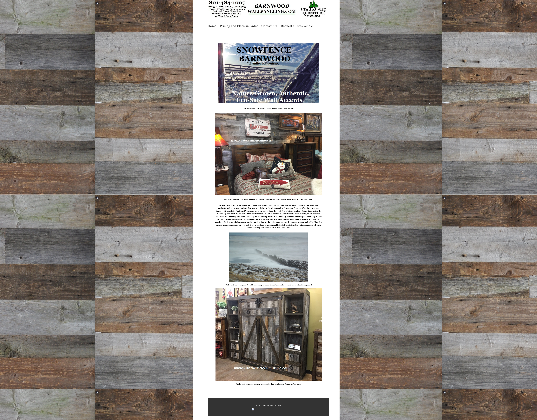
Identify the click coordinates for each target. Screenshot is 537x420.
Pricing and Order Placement (248, 285)
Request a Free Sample (297, 25)
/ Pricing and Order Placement (271, 405)
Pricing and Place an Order (239, 25)
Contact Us (269, 25)
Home (212, 25)
